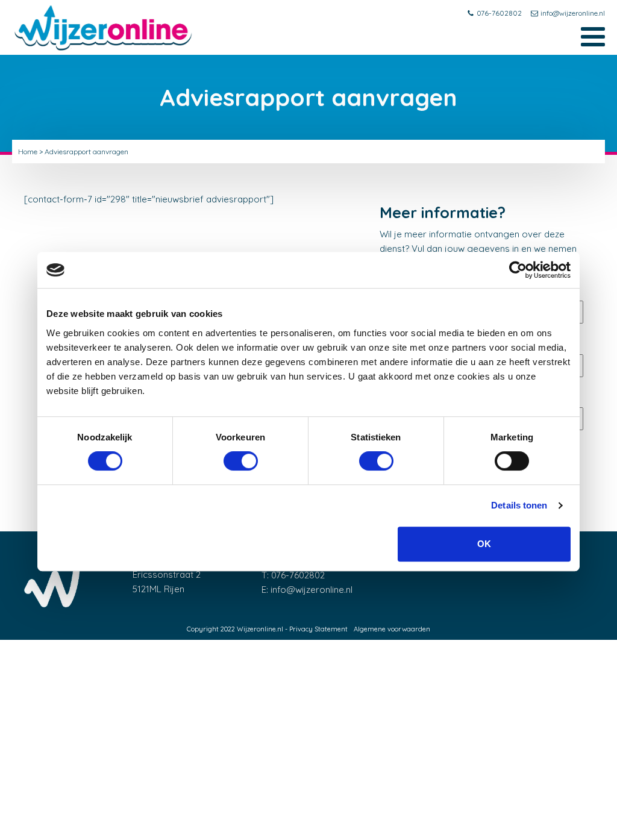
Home (27, 151)
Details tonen (519, 505)
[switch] (241, 461)
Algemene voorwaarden (392, 629)
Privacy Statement (318, 629)
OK (484, 544)
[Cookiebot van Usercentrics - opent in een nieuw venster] (518, 270)
